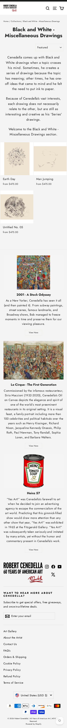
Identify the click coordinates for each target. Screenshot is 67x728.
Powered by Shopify (33, 724)
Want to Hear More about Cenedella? (28, 594)
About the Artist (12, 638)
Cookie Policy (12, 663)
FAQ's (6, 651)
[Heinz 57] (33, 471)
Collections (16, 21)
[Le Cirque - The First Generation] (33, 360)
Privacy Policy (12, 670)
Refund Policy (11, 676)
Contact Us (10, 644)
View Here (33, 332)
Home (6, 21)
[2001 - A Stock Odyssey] (33, 272)
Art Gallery (10, 631)
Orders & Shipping (14, 657)
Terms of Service (13, 683)
